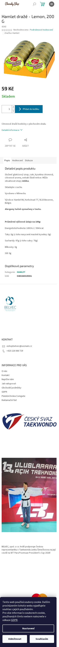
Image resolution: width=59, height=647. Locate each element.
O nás (4, 371)
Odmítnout (14, 639)
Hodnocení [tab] (17, 160)
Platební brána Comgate (13, 396)
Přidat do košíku (31, 109)
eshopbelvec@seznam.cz (19, 346)
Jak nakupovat (9, 383)
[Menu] (51, 4)
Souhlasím (42, 639)
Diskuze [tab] (29, 160)
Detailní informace (10, 130)
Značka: (11, 33)
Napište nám (8, 379)
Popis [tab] (7, 160)
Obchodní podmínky (11, 387)
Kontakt (5, 375)
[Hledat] (34, 4)
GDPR (14, 620)
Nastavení (28, 628)
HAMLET (21, 272)
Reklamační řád (9, 400)
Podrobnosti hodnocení (41, 29)
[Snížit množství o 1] (13, 111)
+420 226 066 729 (15, 351)
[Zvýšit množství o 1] (13, 107)
